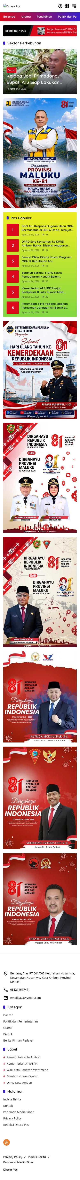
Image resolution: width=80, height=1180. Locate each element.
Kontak (8, 1106)
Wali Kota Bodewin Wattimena (27, 1070)
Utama (7, 1028)
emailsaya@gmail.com (25, 998)
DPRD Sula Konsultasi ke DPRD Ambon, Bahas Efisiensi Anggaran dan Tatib (45, 244)
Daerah (11, 70)
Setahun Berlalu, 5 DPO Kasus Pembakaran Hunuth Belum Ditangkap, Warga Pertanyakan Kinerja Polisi (43, 275)
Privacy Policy (12, 1118)
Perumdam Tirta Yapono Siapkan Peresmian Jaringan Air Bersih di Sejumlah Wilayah (45, 306)
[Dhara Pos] (12, 6)
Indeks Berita (12, 1099)
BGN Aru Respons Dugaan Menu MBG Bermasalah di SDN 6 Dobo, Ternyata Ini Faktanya (47, 228)
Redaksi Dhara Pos (16, 1125)
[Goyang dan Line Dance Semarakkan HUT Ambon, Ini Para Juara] (76, 31)
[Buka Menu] (67, 6)
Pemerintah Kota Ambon (23, 1057)
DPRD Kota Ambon (19, 1082)
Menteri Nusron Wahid (22, 1076)
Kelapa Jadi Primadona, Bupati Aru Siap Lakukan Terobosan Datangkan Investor (33, 79)
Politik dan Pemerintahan (20, 1021)
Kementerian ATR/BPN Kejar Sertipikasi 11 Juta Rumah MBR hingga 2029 (43, 290)
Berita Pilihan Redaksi (18, 1040)
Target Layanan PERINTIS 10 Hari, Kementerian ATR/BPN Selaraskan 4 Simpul (40, 30)
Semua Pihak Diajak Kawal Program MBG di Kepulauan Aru (47, 259)
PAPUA (7, 1034)
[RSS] (6, 1142)
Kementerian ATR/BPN (22, 1063)
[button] (60, 6)
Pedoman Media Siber (18, 1112)
